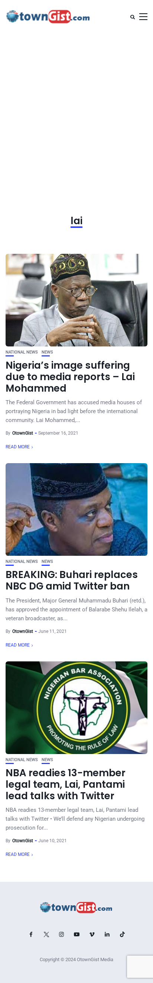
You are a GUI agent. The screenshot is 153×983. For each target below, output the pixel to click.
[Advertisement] (76, 113)
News (47, 352)
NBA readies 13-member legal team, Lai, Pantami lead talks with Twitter (66, 784)
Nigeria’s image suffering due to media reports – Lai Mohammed (70, 377)
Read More (18, 446)
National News (22, 352)
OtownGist (22, 433)
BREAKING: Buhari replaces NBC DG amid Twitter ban (72, 580)
